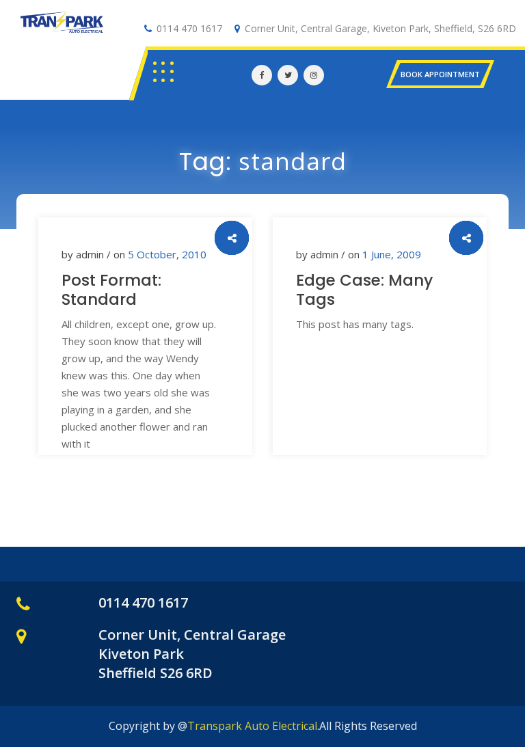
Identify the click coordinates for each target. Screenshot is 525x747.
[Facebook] (262, 75)
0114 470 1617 (189, 28)
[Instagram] (314, 75)
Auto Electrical (61, 37)
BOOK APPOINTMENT (440, 74)
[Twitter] (288, 75)
